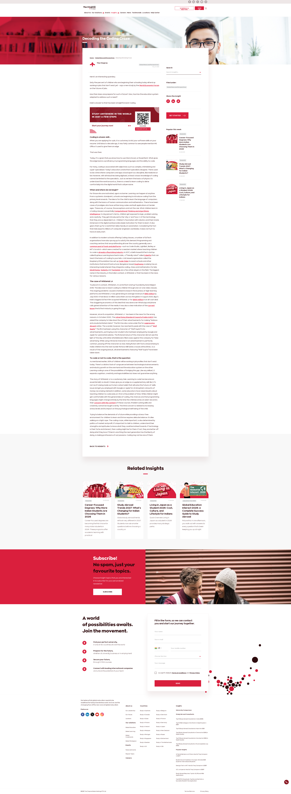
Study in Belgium (161, 710)
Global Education (131, 727)
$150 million (149, 294)
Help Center (155, 12)
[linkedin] (193, 1)
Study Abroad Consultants (185, 714)
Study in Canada (145, 714)
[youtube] (201, 1)
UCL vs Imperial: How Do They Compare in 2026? (190, 769)
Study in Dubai (144, 718)
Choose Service (160, 656)
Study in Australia (145, 710)
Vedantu (104, 270)
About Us (87, 12)
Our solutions (131, 722)
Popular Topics (130, 754)
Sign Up (199, 8)
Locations (146, 12)
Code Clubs (123, 261)
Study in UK (143, 746)
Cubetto (147, 255)
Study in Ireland (144, 726)
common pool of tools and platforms (105, 246)
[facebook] (189, 1)
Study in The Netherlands (164, 742)
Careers (123, 12)
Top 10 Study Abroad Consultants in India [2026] (189, 719)
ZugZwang (138, 264)
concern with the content (105, 403)
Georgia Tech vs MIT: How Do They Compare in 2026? (191, 765)
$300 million (138, 299)
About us (129, 706)
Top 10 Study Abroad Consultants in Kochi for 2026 (190, 728)
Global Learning (130, 731)
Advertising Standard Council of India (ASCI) (134, 317)
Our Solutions (97, 12)
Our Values (129, 714)
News (129, 12)
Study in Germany (161, 722)
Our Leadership (130, 710)
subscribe (107, 592)
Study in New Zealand (162, 730)
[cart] (206, 8)
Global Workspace (131, 741)
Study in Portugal (145, 734)
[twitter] (197, 1)
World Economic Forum (149, 85)
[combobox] (161, 648)
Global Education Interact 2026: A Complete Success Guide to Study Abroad (193, 511)
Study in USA (159, 746)
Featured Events (131, 750)
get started (175, 115)
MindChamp (95, 270)
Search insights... (172, 72)
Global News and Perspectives (104, 58)
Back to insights (97, 446)
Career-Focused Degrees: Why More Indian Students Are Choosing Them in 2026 (96, 511)
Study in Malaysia (145, 730)
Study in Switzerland (162, 738)
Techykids (116, 270)
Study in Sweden (145, 742)
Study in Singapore (145, 738)
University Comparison (184, 710)
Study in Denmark (161, 714)
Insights (114, 12)
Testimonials (136, 12)
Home (92, 58)
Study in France (161, 718)
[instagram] (205, 1)
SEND (178, 683)
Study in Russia (160, 734)
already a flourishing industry (110, 252)
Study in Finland (144, 722)
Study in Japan (160, 726)
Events (107, 12)
